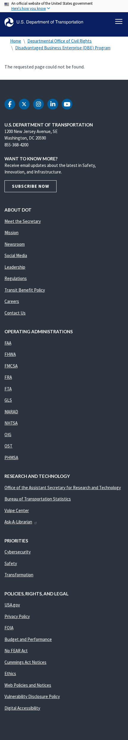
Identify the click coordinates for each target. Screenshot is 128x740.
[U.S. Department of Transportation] (43, 22)
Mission (11, 232)
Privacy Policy (17, 616)
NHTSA (11, 423)
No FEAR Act (16, 650)
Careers (11, 301)
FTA (8, 389)
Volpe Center (16, 510)
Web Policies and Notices (27, 685)
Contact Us (15, 313)
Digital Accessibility (22, 708)
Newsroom (14, 244)
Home (15, 41)
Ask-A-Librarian (18, 522)
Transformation (18, 575)
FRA (8, 377)
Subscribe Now (30, 186)
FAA (7, 343)
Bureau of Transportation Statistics (37, 499)
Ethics (10, 673)
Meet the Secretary (22, 221)
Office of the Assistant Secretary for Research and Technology (62, 487)
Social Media (15, 255)
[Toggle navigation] (118, 21)
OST (8, 446)
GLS (8, 400)
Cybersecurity (17, 552)
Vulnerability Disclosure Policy (32, 696)
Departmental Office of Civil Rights (59, 41)
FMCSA (11, 366)
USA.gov (12, 605)
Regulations (15, 278)
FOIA (8, 628)
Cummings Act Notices (25, 662)
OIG (7, 434)
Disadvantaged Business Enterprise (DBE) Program (62, 48)
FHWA (10, 354)
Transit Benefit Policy (24, 290)
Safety (10, 563)
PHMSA (11, 457)
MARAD (11, 411)
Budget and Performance (28, 639)
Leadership (14, 267)
